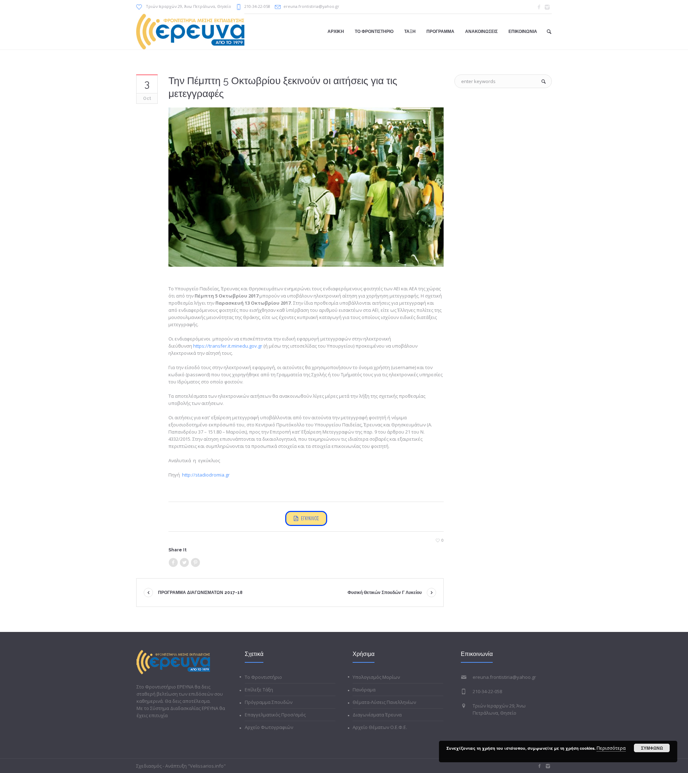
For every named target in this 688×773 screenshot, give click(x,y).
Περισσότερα (611, 748)
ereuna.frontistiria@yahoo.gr (311, 6)
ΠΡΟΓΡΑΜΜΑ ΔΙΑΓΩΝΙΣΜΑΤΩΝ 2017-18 (200, 592)
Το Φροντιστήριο (263, 677)
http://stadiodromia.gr (206, 475)
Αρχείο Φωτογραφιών (269, 727)
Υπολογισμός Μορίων (376, 677)
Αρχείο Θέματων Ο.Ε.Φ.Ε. (380, 727)
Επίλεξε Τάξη (259, 689)
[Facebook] (539, 7)
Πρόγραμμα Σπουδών (268, 702)
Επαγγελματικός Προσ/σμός (275, 714)
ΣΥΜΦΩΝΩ (652, 748)
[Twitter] (184, 562)
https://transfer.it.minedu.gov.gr (227, 346)
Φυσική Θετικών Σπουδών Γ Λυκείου (385, 592)
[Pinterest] (195, 562)
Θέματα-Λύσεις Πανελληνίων (384, 702)
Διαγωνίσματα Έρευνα (377, 714)
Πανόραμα (364, 689)
